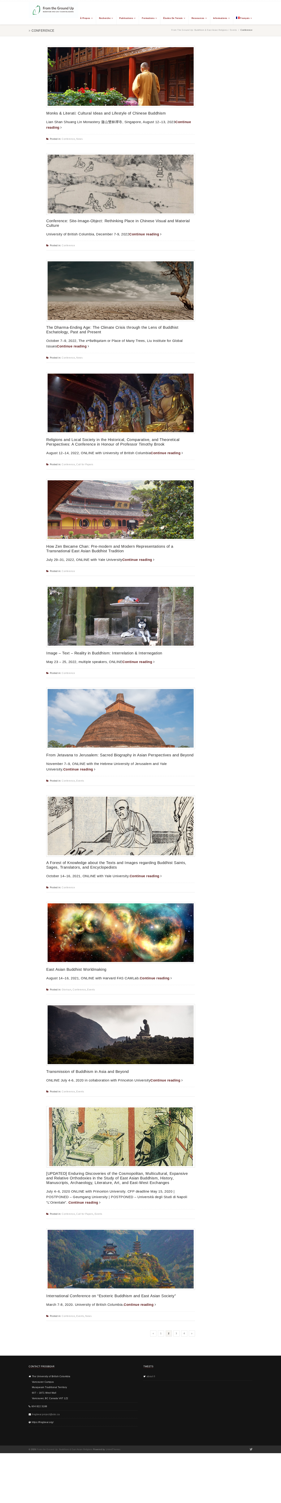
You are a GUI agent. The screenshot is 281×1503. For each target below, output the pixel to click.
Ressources (198, 18)
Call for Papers (84, 464)
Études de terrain (173, 18)
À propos (85, 18)
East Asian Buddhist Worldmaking (76, 969)
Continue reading (144, 234)
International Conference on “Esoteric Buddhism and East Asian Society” (111, 1296)
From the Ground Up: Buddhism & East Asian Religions (199, 30)
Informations (220, 18)
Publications (126, 18)
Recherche (105, 18)
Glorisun (66, 989)
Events (233, 30)
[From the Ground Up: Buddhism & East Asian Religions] (53, 13)
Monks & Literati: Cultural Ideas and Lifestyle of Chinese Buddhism (106, 113)
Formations (148, 18)
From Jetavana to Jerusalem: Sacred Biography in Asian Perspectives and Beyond (120, 755)
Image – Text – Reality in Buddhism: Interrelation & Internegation (104, 653)
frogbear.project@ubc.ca (46, 1414)
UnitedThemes (113, 1449)
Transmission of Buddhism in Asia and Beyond (87, 1071)
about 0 (151, 1376)
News (79, 139)
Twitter (250, 1449)
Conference (68, 139)
